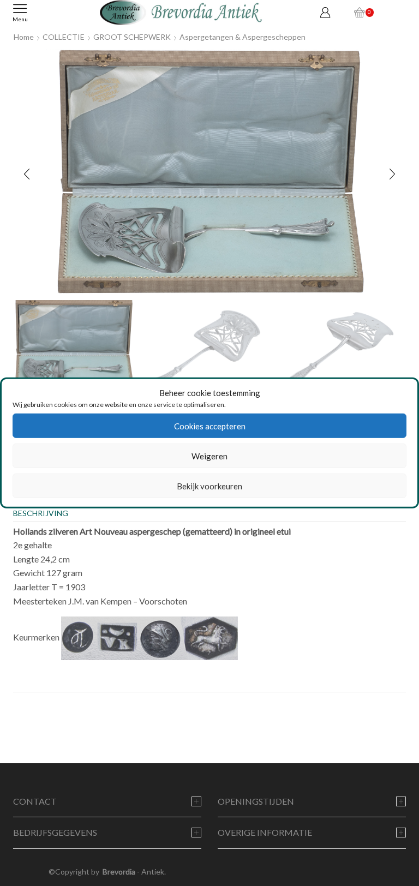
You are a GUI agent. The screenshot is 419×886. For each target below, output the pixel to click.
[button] (26, 174)
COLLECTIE (64, 36)
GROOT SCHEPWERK (132, 36)
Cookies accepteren (210, 426)
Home (24, 36)
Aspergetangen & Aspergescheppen (242, 36)
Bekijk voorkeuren (209, 486)
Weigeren (209, 456)
